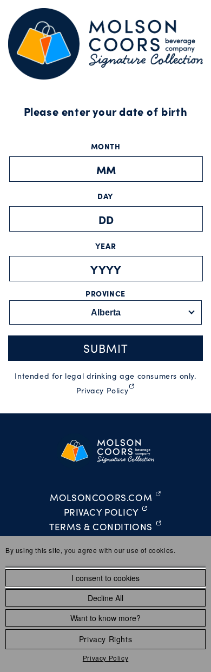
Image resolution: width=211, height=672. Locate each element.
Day (105, 195)
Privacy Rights (105, 639)
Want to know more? (105, 617)
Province (105, 293)
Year (105, 245)
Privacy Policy (105, 657)
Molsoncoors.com (105, 498)
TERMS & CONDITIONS (105, 527)
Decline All (105, 597)
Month (106, 146)
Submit (105, 348)
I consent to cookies (105, 577)
